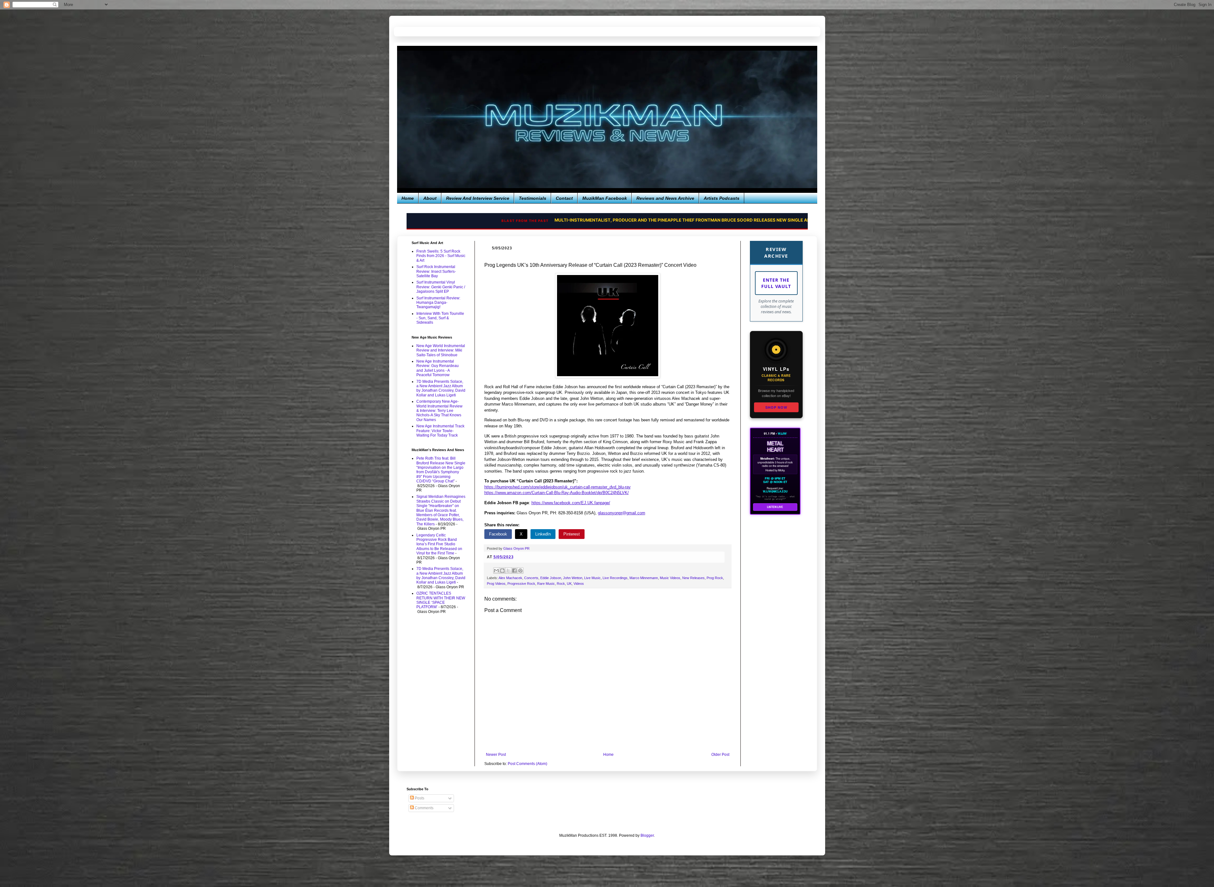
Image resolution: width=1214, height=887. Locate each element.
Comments (423, 808)
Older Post (720, 754)
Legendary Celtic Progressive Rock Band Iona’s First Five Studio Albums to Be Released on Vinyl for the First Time (439, 544)
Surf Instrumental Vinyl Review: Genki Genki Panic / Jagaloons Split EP (440, 287)
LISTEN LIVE (775, 507)
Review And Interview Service (477, 198)
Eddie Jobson (550, 578)
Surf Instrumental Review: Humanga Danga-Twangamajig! (438, 302)
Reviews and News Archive (665, 198)
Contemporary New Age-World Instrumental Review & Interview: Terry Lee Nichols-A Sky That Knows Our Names (439, 410)
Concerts (531, 578)
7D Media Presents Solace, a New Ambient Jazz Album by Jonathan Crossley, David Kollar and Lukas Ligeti (440, 388)
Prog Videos (496, 583)
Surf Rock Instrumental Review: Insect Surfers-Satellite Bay (436, 271)
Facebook (498, 534)
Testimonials (532, 198)
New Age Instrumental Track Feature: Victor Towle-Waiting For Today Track (440, 430)
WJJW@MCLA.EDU (775, 491)
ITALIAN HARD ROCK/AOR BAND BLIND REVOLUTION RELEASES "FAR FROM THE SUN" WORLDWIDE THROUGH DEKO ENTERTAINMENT (634, 220)
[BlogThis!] (502, 570)
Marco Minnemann (643, 578)
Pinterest (571, 534)
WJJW (782, 433)
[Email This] (496, 570)
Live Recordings (615, 578)
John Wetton (572, 578)
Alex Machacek (510, 578)
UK (569, 583)
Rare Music (546, 583)
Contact (564, 198)
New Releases (693, 578)
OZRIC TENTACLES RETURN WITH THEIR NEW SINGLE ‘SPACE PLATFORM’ (440, 600)
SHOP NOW (776, 407)
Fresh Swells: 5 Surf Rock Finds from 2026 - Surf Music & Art (440, 256)
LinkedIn (543, 534)
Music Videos (670, 578)
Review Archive (776, 252)
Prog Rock (715, 578)
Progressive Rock (521, 583)
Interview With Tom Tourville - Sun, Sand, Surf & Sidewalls (440, 318)
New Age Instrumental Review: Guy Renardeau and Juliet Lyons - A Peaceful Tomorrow (437, 368)
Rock (561, 583)
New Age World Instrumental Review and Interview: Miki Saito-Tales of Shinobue (440, 350)
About (430, 198)
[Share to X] (508, 570)
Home (408, 198)
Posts (419, 798)
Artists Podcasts (721, 198)
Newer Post (496, 754)
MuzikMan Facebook (604, 198)
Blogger (647, 835)
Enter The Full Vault (776, 283)
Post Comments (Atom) (527, 764)
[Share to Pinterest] (520, 570)
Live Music (592, 578)
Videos (578, 583)
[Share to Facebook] (514, 570)
